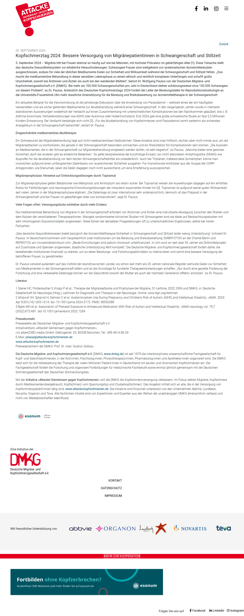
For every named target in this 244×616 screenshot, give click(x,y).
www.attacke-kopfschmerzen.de (37, 342)
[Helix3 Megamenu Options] (226, 8)
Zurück (223, 44)
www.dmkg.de (113, 354)
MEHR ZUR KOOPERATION (122, 556)
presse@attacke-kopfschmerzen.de (49, 337)
